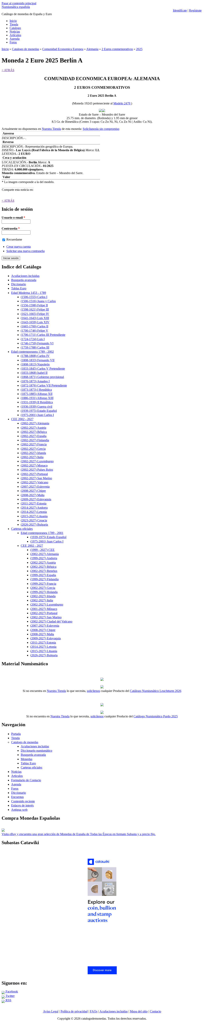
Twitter (10, 996)
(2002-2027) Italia (32, 457)
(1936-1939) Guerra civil (36, 406)
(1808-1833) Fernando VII (37, 360)
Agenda (15, 38)
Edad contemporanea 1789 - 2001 (42, 533)
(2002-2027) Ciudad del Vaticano (51, 621)
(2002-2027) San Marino (36, 478)
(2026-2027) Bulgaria (34, 524)
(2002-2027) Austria (33, 427)
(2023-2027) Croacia (34, 520)
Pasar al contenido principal (19, 3)
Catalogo (15, 28)
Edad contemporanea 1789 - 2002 (32, 351)
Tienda (14, 24)
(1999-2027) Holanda (44, 592)
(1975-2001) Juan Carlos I (37, 415)
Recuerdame (14, 239)
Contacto (155, 1011)
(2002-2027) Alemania (35, 423)
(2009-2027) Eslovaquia (36, 499)
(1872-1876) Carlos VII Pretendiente (44, 385)
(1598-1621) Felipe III (35, 309)
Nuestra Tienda (51, 129)
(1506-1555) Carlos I (34, 297)
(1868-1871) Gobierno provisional (42, 377)
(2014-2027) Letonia (34, 511)
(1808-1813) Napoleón (35, 364)
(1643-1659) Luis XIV (35, 322)
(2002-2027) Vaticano (34, 482)
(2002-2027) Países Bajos (37, 469)
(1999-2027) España (43, 575)
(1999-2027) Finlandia (44, 579)
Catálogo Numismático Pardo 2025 (155, 716)
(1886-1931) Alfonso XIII (37, 398)
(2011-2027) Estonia (33, 503)
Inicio (13, 20)
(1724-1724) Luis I (33, 339)
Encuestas (17, 797)
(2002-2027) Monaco (34, 465)
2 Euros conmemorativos (117, 49)
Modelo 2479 (122, 103)
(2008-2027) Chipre (33, 490)
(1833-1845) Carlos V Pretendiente (43, 368)
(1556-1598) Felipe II (34, 305)
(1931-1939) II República (37, 402)
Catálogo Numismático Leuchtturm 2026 (155, 691)
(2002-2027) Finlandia (35, 440)
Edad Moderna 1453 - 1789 (28, 292)
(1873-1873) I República (36, 389)
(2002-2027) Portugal (34, 474)
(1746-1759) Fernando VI (37, 343)
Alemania (92, 49)
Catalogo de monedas (25, 49)
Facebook (11, 991)
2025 (139, 49)
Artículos (15, 35)
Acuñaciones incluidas (25, 276)
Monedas (26, 759)
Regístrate (195, 10)
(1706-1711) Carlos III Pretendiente (43, 334)
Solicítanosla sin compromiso (101, 129)
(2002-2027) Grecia (33, 448)
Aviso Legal (50, 1011)
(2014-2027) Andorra (34, 507)
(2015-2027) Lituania (34, 516)
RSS (8, 1000)
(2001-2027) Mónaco (43, 609)
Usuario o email (13, 217)
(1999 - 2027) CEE (42, 549)
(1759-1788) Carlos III (35, 347)
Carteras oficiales (22, 528)
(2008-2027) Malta (32, 495)
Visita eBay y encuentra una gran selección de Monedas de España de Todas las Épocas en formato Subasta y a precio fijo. (79, 834)
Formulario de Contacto (26, 780)
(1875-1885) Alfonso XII (36, 394)
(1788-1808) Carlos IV (35, 356)
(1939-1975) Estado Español (39, 410)
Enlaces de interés (22, 805)
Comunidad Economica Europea (62, 49)
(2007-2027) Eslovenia (35, 486)
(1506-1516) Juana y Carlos (38, 301)
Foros (13, 42)
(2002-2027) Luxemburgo (37, 461)
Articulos (17, 775)
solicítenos (93, 691)
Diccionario (18, 284)
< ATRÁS (8, 70)
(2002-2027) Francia (34, 444)
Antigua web (19, 809)
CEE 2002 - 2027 (22, 419)
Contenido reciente (23, 801)
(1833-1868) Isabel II (34, 372)
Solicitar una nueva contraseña (25, 251)
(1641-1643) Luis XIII (35, 318)
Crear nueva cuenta (18, 246)
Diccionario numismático (36, 750)
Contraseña (11, 228)
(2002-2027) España (33, 436)
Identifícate (180, 10)
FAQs (93, 1011)
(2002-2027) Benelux (43, 571)
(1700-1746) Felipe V (34, 330)
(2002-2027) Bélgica (34, 432)
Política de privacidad (74, 1011)
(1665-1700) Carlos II (34, 326)
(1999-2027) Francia (43, 583)
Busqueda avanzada (23, 280)
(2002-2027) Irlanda (33, 453)
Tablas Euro (18, 288)
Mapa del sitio (139, 1011)
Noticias (15, 31)
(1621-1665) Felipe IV (35, 314)
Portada (16, 734)
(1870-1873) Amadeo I (35, 381)
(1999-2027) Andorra (43, 558)
